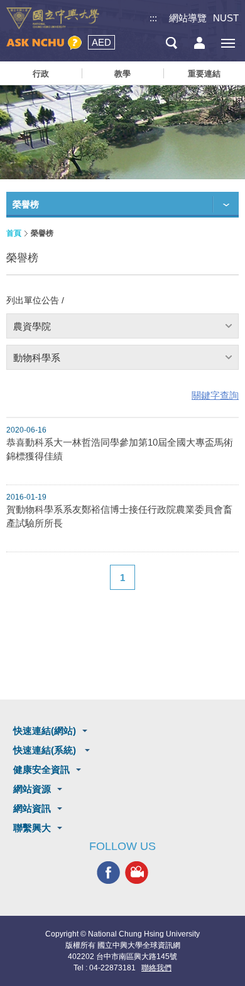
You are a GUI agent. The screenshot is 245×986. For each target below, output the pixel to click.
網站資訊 (32, 808)
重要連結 (204, 73)
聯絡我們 (156, 967)
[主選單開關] (228, 43)
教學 (122, 73)
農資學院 (32, 326)
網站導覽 (188, 18)
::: (153, 18)
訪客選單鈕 (199, 43)
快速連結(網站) (44, 730)
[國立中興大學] (52, 18)
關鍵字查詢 (215, 395)
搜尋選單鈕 (171, 43)
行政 (41, 73)
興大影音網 (136, 872)
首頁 (13, 233)
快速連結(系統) (46, 750)
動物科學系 (36, 357)
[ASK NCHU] (44, 43)
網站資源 (32, 789)
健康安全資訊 (41, 769)
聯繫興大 (32, 827)
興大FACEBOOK (108, 872)
